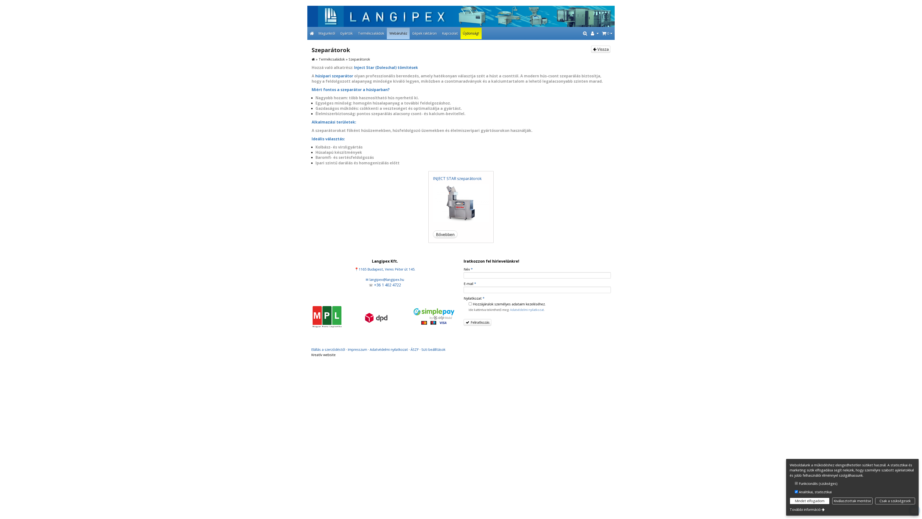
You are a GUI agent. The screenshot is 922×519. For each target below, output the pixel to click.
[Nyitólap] (461, 16)
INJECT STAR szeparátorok (457, 178)
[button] (607, 33)
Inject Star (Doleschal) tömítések (386, 67)
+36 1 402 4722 (387, 285)
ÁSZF (415, 349)
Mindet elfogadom (810, 501)
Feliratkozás (480, 322)
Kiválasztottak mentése (852, 501)
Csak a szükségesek (895, 501)
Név (468, 269)
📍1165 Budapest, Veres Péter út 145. (384, 269)
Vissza (602, 49)
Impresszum (357, 349)
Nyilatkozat (474, 298)
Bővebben (445, 234)
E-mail (470, 283)
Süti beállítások (433, 349)
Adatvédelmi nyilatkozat (527, 310)
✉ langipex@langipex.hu (385, 279)
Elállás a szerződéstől (328, 349)
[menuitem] (312, 33)
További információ (805, 509)
